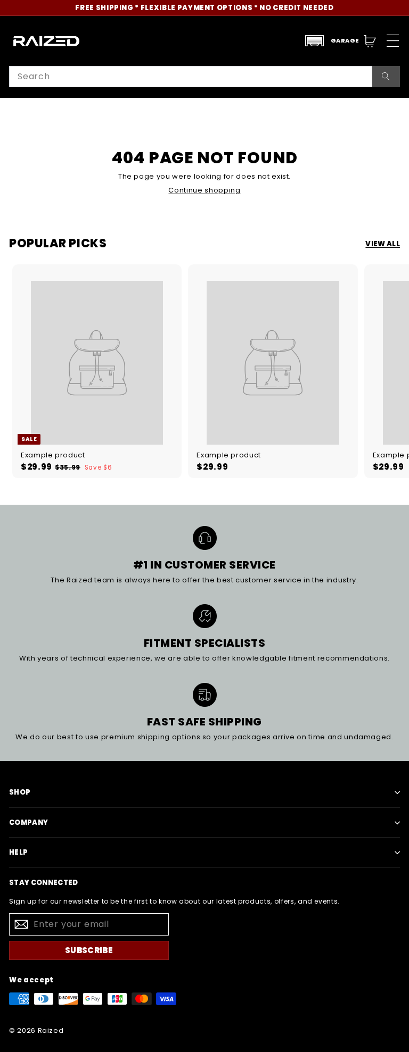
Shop (19, 792)
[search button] (386, 76)
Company (28, 822)
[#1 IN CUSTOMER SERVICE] (205, 538)
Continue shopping (204, 190)
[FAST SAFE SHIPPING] (205, 695)
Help (18, 852)
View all (382, 244)
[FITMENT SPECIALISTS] (205, 616)
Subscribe (89, 950)
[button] (331, 40)
